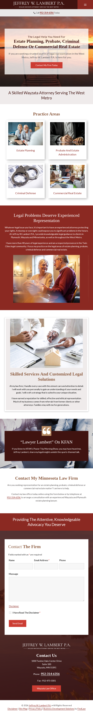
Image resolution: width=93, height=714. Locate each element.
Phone (62, 560)
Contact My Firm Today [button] (46, 65)
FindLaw (81, 708)
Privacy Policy (35, 708)
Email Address (41, 560)
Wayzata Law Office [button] (46, 688)
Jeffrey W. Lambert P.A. (40, 705)
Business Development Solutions (58, 708)
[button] (85, 5)
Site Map (23, 708)
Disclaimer (14, 606)
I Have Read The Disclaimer (26, 612)
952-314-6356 (47, 12)
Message (13, 574)
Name (12, 560)
